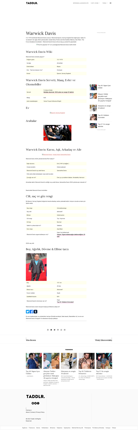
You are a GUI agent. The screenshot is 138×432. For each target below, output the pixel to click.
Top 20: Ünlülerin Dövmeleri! (65, 302)
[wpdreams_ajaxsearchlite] (80, 3)
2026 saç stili (30, 243)
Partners (28, 410)
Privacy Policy (40, 412)
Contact (32, 412)
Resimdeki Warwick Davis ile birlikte (36, 190)
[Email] (38, 403)
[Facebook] (33, 403)
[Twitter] (35, 403)
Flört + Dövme (94, 3)
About (27, 412)
